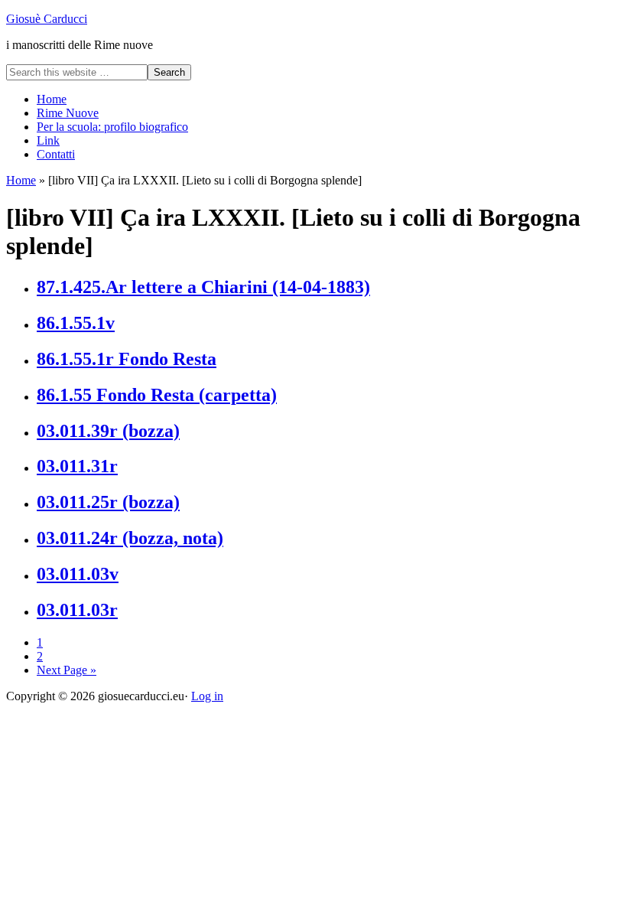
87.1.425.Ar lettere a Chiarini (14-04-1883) (203, 287)
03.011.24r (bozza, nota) (130, 538)
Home (21, 180)
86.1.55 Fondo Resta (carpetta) (157, 395)
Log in (207, 696)
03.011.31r (77, 466)
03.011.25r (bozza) (108, 502)
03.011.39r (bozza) (108, 431)
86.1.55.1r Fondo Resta (126, 359)
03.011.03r (77, 610)
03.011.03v (78, 574)
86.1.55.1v (76, 323)
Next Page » (66, 669)
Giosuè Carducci (46, 18)
